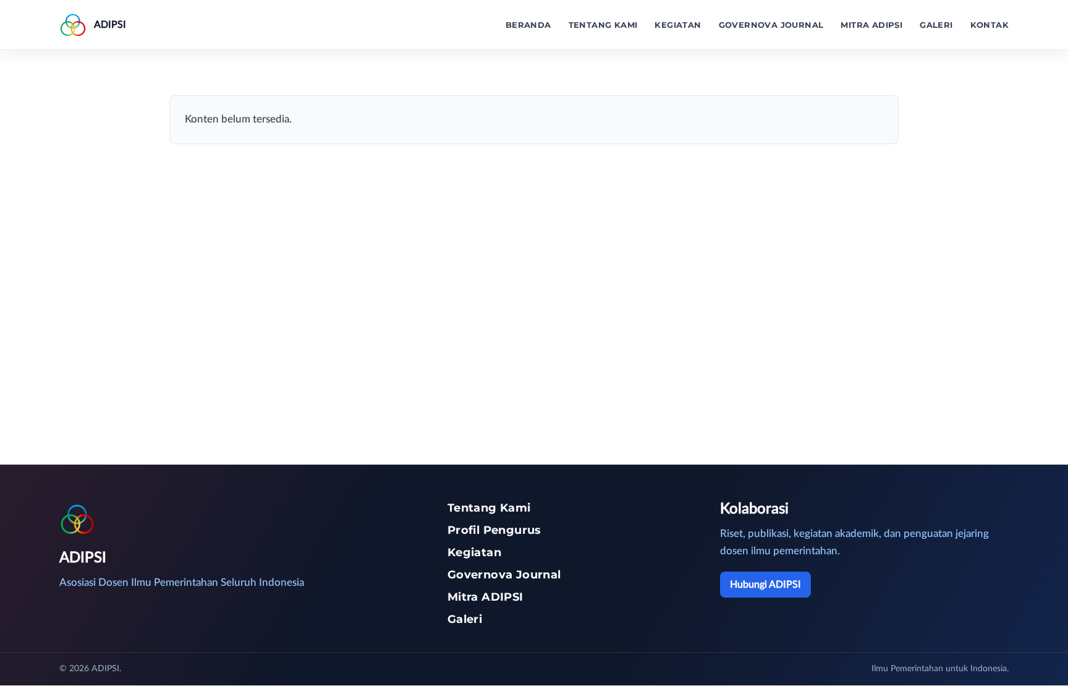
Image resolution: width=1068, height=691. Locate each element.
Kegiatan (678, 25)
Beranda (528, 25)
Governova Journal (771, 25)
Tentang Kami (603, 25)
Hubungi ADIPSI (765, 585)
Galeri (936, 25)
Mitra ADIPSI (871, 25)
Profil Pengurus (494, 530)
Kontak (989, 25)
